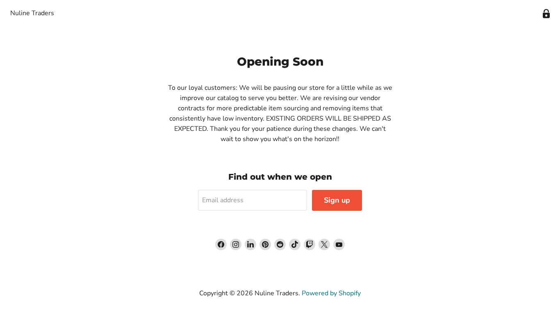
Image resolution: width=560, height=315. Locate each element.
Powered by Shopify (331, 293)
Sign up (337, 200)
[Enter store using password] (546, 14)
